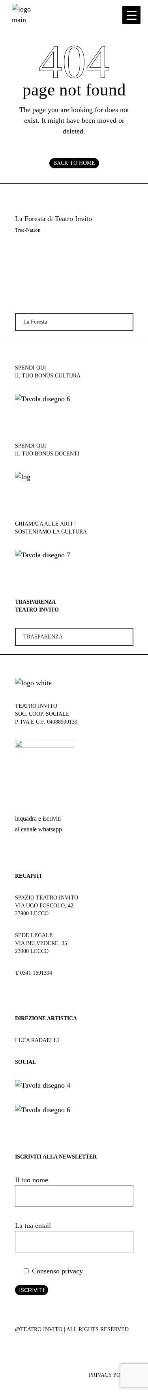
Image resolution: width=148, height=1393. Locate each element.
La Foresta (35, 322)
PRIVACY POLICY (111, 1375)
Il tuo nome (31, 1180)
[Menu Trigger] (131, 15)
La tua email (33, 1225)
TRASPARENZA (43, 637)
